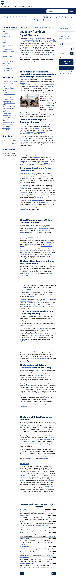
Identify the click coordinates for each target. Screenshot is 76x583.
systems (22, 128)
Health (32, 387)
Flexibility (22, 83)
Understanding (30, 58)
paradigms (34, 266)
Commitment (37, 227)
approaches (32, 204)
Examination (49, 242)
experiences (29, 52)
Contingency (7, 87)
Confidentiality (47, 227)
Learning (52, 40)
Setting (47, 486)
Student (26, 385)
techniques (30, 132)
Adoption (40, 79)
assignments (37, 285)
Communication (41, 132)
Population (7, 112)
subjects (32, 294)
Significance (23, 250)
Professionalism (25, 533)
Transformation (29, 40)
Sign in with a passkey (67, 62)
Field (38, 49)
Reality (33, 351)
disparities (23, 339)
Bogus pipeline (24, 557)
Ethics (21, 242)
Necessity (41, 92)
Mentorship (27, 304)
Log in (66, 68)
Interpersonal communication (46, 202)
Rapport (42, 328)
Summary (24, 463)
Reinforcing (23, 164)
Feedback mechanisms (32, 200)
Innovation (33, 61)
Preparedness (44, 436)
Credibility (23, 521)
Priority (22, 480)
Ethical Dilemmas (48, 230)
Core (27, 273)
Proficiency (23, 460)
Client (46, 163)
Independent (23, 299)
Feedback (48, 126)
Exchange (47, 397)
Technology (49, 468)
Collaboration (46, 178)
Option (52, 41)
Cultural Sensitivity (27, 477)
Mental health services (26, 406)
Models (43, 291)
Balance (44, 304)
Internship (31, 335)
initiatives (29, 325)
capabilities (23, 234)
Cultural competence (42, 228)
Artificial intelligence (29, 425)
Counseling (32, 50)
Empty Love (7, 95)
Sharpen (47, 192)
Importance (30, 365)
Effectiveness (36, 157)
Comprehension (48, 86)
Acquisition (53, 144)
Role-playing (50, 176)
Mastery (29, 289)
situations (49, 246)
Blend (38, 302)
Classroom (36, 72)
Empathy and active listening (28, 173)
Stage (52, 486)
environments (23, 475)
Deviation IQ (7, 113)
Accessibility (46, 49)
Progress (28, 144)
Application (46, 58)
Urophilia (6, 121)
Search (72, 11)
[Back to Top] (73, 580)
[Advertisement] (37, 66)
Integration (31, 156)
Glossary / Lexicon (64, 36)
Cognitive (25, 270)
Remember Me (64, 57)
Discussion (29, 178)
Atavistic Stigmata (9, 106)
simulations (23, 126)
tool (27, 43)
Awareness (34, 250)
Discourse (22, 112)
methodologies (40, 161)
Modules (25, 192)
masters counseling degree (44, 112)
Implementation (29, 441)
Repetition (50, 273)
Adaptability (23, 291)
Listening (52, 475)
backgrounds (23, 188)
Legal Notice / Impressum (66, 38)
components (38, 335)
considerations (39, 197)
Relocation (49, 92)
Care (47, 190)
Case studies (39, 230)
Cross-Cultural (40, 375)
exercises (36, 138)
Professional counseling (41, 358)
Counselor (33, 38)
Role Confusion (8, 101)
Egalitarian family (9, 99)
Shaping (27, 252)
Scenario (22, 232)
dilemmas (28, 244)
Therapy (37, 192)
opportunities (23, 180)
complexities (23, 209)
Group (21, 49)
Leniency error (8, 97)
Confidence (52, 161)
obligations (48, 105)
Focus (21, 294)
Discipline (45, 299)
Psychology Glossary (64, 34)
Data (29, 133)
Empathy (36, 168)
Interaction (23, 479)
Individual (22, 144)
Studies (50, 480)
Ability (42, 188)
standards (30, 237)
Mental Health (48, 439)
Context (30, 356)
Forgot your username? (65, 73)
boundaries (30, 228)
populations (23, 373)
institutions (51, 254)
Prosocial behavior (25, 546)
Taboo (5, 92)
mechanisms (32, 86)
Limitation (30, 322)
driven (36, 40)
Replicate (37, 128)
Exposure (25, 185)
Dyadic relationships (10, 115)
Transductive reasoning (10, 81)
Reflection (25, 275)
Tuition (22, 527)
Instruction (51, 54)
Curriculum (23, 239)
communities (23, 187)
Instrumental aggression (27, 563)
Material (31, 296)
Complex (43, 246)
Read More (50, 513)
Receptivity (23, 510)
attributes (29, 301)
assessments (32, 232)
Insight (46, 458)
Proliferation (25, 79)
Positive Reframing (25, 538)
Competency (26, 367)
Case (52, 136)
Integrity (47, 240)
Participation (49, 100)
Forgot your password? (65, 71)
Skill (25, 61)
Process (45, 52)
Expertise (51, 437)
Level (45, 54)
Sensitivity (36, 370)
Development (30, 239)
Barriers (28, 47)
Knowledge (36, 164)
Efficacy (25, 453)
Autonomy (23, 306)
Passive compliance (9, 94)
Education (39, 38)
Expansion (23, 161)
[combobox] (57, 11)
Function (22, 287)
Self (30, 250)
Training (39, 81)
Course (31, 268)
